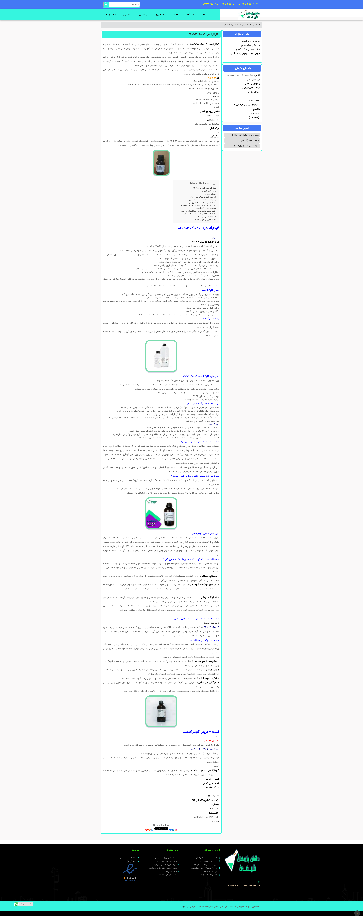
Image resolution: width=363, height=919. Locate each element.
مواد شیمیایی (126, 14)
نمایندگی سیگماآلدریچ (250, 45)
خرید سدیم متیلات (210, 871)
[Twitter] (152, 830)
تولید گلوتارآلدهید (210, 194)
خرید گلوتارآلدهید (211, 623)
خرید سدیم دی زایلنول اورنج (246, 145)
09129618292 (254, 113)
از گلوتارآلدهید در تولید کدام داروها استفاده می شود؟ (198, 211)
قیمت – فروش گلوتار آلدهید (205, 219)
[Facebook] (170, 830)
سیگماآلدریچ (161, 14)
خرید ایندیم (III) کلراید (249, 140)
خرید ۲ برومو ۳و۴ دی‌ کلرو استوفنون (203, 868)
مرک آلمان (143, 14)
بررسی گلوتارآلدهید (209, 191)
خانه (203, 14)
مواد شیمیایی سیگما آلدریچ (248, 49)
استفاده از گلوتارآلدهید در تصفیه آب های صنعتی (200, 214)
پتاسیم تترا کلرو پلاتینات (208, 875)
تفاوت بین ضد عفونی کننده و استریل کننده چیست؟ (198, 205)
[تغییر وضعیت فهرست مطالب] (213, 184)
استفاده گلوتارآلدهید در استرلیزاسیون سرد (202, 202)
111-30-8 (216, 96)
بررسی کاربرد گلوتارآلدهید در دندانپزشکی (202, 200)
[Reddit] (149, 830)
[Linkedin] (173, 830)
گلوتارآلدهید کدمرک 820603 (204, 188)
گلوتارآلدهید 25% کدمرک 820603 (205, 749)
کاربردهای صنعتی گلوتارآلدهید (206, 208)
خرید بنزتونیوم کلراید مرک (207, 861)
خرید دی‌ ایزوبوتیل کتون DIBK (245, 135)
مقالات (177, 14)
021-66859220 (254, 100)
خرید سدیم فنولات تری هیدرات (205, 864)
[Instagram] (176, 830)
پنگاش (185, 906)
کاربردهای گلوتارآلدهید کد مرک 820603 (203, 197)
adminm (215, 821)
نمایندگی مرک (131, 861)
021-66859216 (254, 92)
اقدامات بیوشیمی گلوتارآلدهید (206, 216)
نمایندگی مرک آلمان (251, 41)
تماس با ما (111, 14)
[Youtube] (146, 830)
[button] (357, 913)
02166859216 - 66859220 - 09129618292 (243, 885)
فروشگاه (190, 14)
